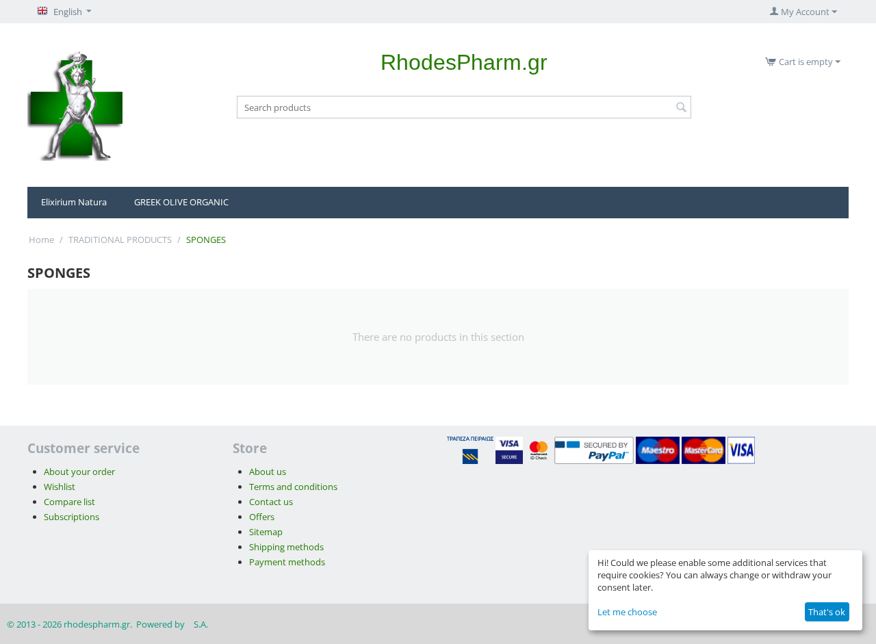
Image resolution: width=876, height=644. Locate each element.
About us (267, 471)
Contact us (271, 501)
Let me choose (627, 612)
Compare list (69, 501)
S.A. (201, 624)
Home (41, 239)
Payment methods (287, 562)
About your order (79, 471)
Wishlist (59, 486)
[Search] (681, 108)
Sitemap (266, 532)
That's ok (826, 612)
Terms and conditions (293, 486)
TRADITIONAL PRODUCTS (120, 239)
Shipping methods (286, 547)
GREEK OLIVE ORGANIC (181, 202)
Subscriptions (71, 517)
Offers (261, 517)
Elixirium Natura (74, 202)
